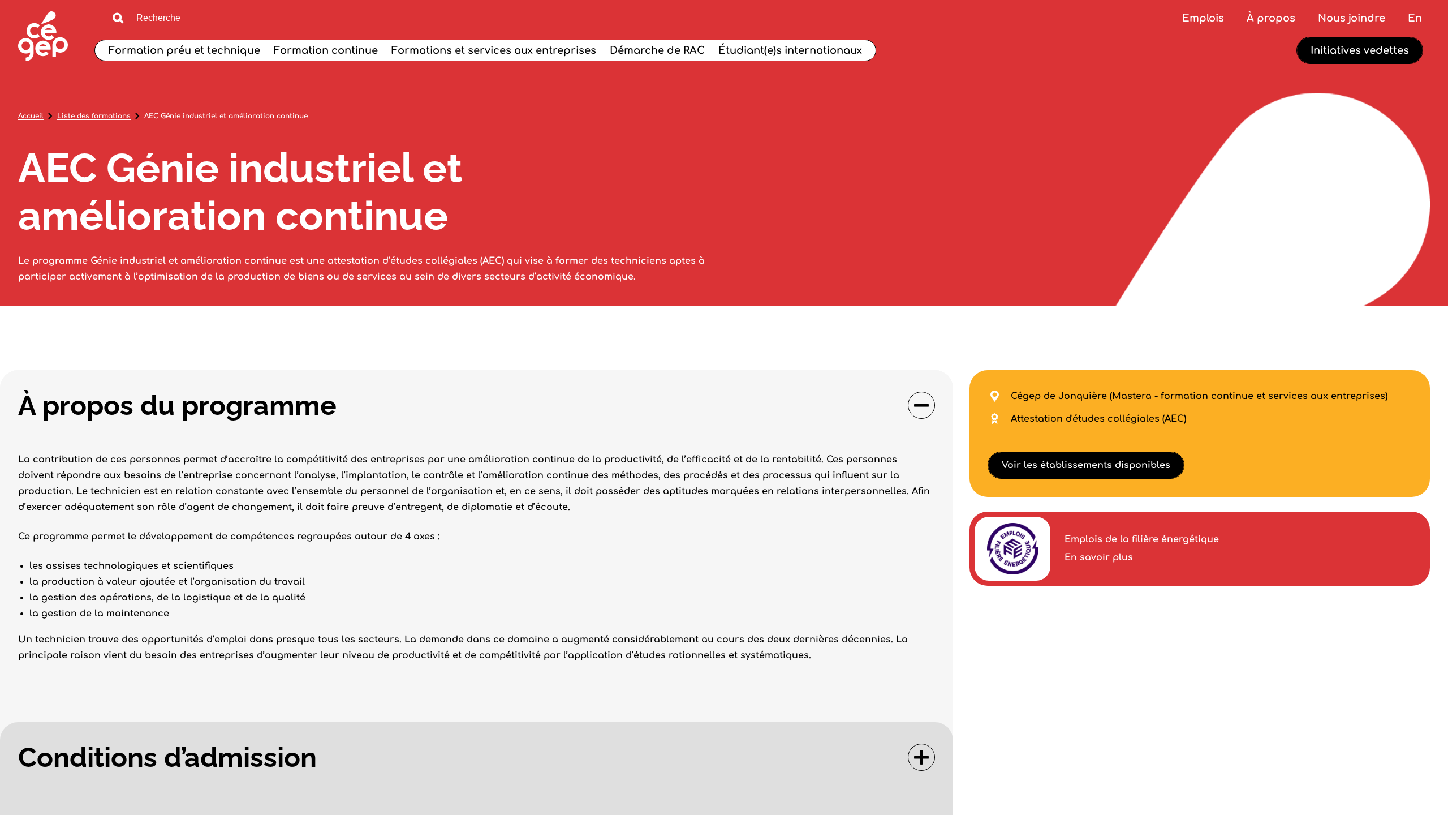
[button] (476, 405)
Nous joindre (1351, 18)
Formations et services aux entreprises (493, 50)
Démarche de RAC (657, 50)
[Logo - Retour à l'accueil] (43, 37)
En (1415, 18)
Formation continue (326, 50)
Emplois (1203, 18)
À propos (1271, 18)
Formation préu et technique (184, 50)
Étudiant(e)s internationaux (790, 50)
